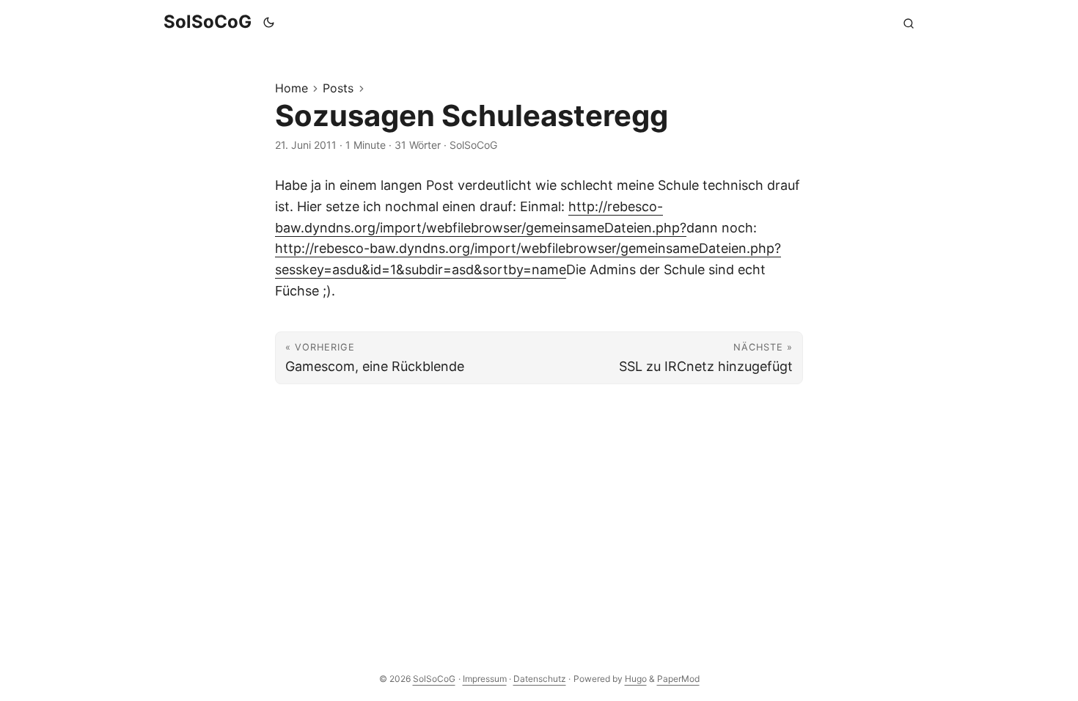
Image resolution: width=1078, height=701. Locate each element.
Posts (338, 88)
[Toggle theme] (269, 22)
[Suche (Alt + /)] (908, 22)
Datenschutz (539, 678)
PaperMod (678, 678)
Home (291, 88)
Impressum (485, 678)
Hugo (636, 678)
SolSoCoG (208, 21)
